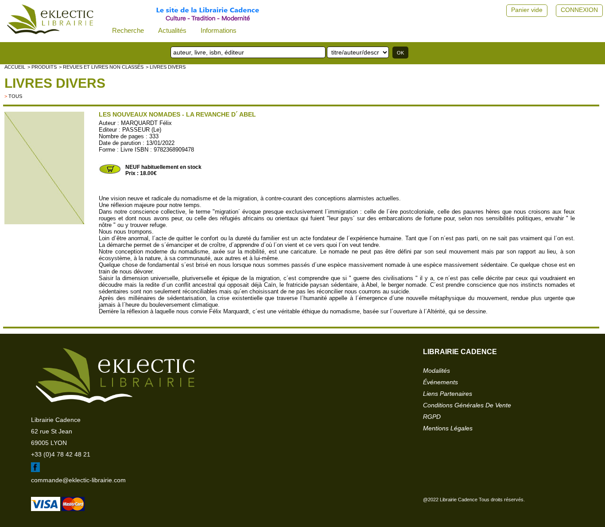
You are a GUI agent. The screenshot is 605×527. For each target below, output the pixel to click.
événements (440, 382)
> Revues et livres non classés (101, 67)
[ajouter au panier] (110, 173)
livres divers (54, 83)
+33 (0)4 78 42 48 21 (60, 454)
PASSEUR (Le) (141, 129)
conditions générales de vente (467, 405)
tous (15, 96)
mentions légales (448, 428)
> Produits (42, 67)
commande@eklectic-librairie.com (78, 480)
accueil (14, 67)
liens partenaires (447, 393)
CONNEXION (579, 9)
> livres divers (166, 67)
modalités (436, 370)
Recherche (128, 30)
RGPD (432, 416)
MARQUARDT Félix (146, 123)
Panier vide (527, 9)
